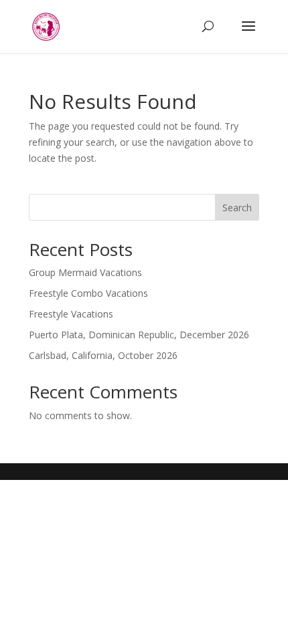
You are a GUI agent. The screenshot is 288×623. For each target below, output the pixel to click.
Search (237, 207)
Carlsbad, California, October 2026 (103, 355)
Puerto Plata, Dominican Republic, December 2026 (139, 334)
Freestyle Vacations (71, 313)
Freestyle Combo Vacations (88, 293)
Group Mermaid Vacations (85, 272)
